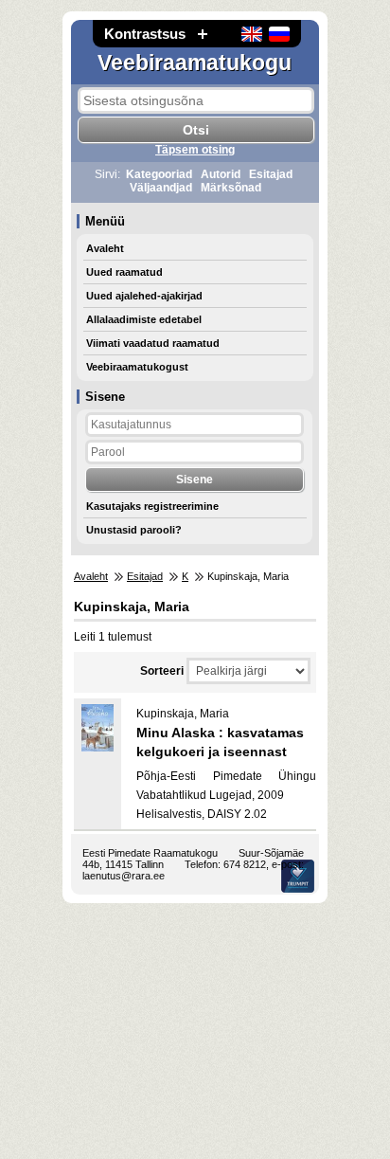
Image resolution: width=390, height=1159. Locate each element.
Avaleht (105, 248)
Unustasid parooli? (134, 529)
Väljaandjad (161, 187)
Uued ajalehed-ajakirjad (144, 295)
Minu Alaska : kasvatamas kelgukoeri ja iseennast (220, 742)
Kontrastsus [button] (145, 34)
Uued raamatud (124, 272)
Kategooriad (159, 174)
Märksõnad (231, 187)
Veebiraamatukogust (137, 366)
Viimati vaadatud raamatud (153, 343)
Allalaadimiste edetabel (144, 319)
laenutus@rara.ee (123, 875)
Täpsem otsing (195, 149)
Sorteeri (162, 671)
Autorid (220, 174)
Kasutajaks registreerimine (152, 506)
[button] (202, 34)
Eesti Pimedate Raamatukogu (150, 853)
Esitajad (270, 174)
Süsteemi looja (297, 876)
